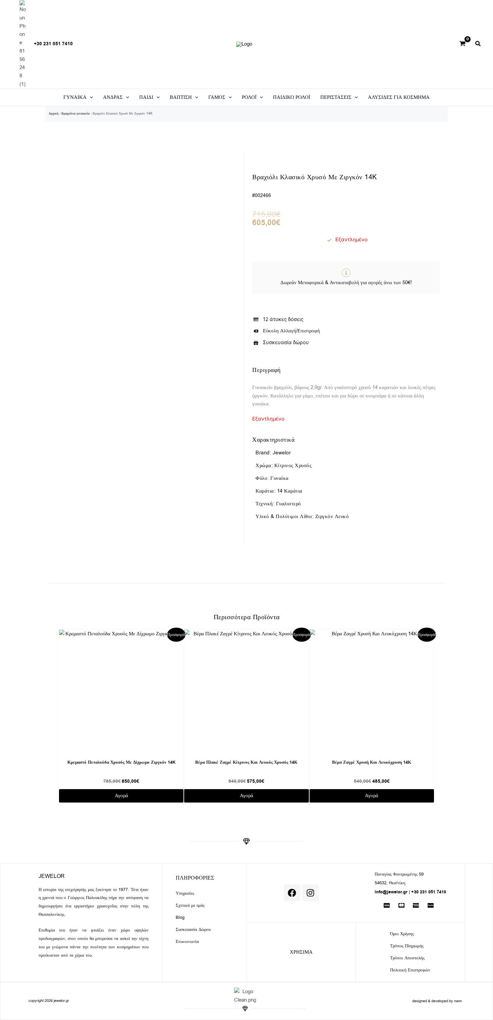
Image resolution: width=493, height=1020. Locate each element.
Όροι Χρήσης (402, 934)
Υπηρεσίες (185, 893)
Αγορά (121, 795)
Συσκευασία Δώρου (193, 929)
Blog (180, 917)
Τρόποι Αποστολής (407, 958)
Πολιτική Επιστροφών (410, 970)
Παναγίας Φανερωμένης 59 (399, 874)
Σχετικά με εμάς (190, 905)
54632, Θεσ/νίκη (390, 883)
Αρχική (53, 113)
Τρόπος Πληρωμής (407, 946)
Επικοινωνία (187, 941)
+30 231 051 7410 (53, 44)
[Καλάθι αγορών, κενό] (462, 44)
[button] (478, 45)
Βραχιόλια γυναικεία (75, 113)
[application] (90, 97)
